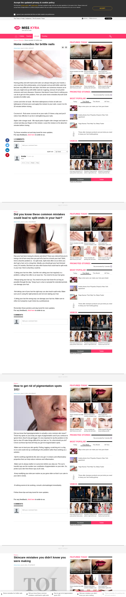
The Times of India (19, 18)
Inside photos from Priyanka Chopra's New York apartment (93, 116)
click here (31, 135)
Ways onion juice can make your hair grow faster (93, 106)
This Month (96, 101)
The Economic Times (39, 18)
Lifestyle (36, 36)
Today (75, 101)
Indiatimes (29, 18)
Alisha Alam (17, 48)
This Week (85, 101)
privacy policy (24, 5)
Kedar (23, 156)
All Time (106, 101)
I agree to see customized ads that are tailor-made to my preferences (35, 14)
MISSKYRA (26, 28)
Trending (44, 36)
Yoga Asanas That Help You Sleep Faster (91, 123)
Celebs (22, 36)
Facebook (80, 179)
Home (16, 36)
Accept (102, 8)
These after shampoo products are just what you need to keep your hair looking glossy (95, 133)
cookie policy (34, 5)
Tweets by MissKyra (76, 182)
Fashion (29, 36)
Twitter (102, 179)
